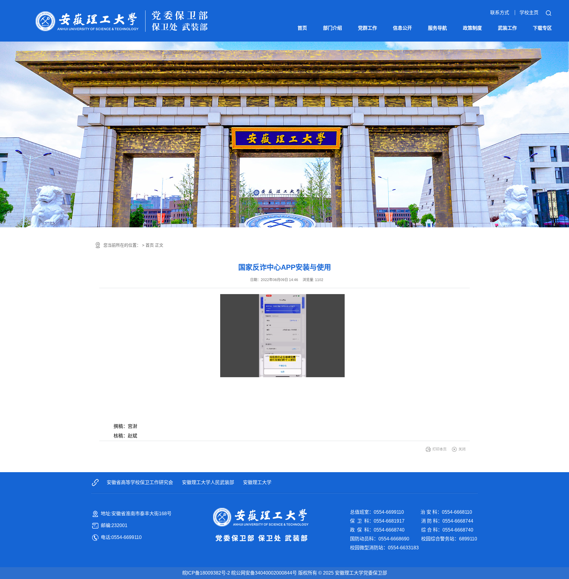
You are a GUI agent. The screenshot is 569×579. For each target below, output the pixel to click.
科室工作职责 (332, 68)
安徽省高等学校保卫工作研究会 (140, 482)
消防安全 (437, 44)
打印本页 (439, 449)
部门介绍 (332, 28)
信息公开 (402, 28)
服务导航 (437, 28)
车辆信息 (402, 44)
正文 (159, 245)
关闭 (462, 449)
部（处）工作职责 (332, 50)
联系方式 (499, 12)
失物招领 (402, 56)
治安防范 (437, 56)
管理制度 (472, 68)
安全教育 (437, 80)
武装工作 (507, 28)
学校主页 (529, 12)
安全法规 (472, 56)
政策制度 (472, 28)
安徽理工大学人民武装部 (208, 482)
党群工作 (367, 28)
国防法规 (472, 44)
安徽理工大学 (257, 482)
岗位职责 (332, 80)
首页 (302, 28)
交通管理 (437, 68)
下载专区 (542, 28)
